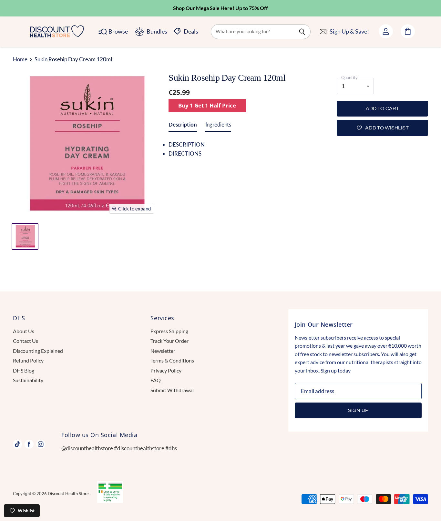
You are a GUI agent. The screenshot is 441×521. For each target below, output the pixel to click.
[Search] (302, 31)
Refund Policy (28, 360)
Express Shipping (169, 331)
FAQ (155, 380)
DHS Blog (23, 370)
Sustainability (28, 380)
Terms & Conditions (172, 360)
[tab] (183, 126)
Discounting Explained (38, 351)
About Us (23, 331)
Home (20, 59)
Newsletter (162, 351)
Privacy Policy (165, 370)
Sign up (358, 410)
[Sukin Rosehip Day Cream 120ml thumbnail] (25, 236)
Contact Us (25, 341)
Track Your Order (169, 341)
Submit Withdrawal (172, 390)
